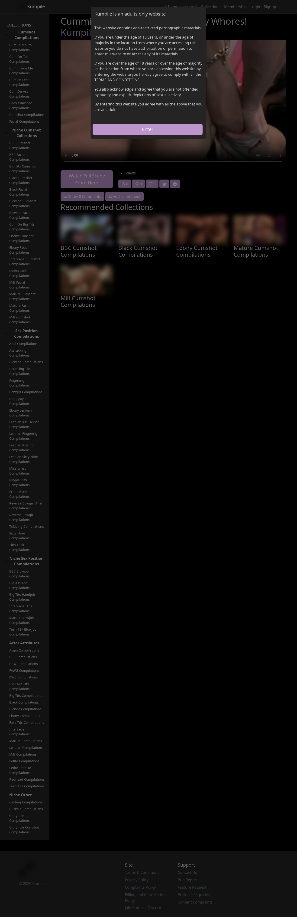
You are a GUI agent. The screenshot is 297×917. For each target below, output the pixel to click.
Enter (147, 129)
